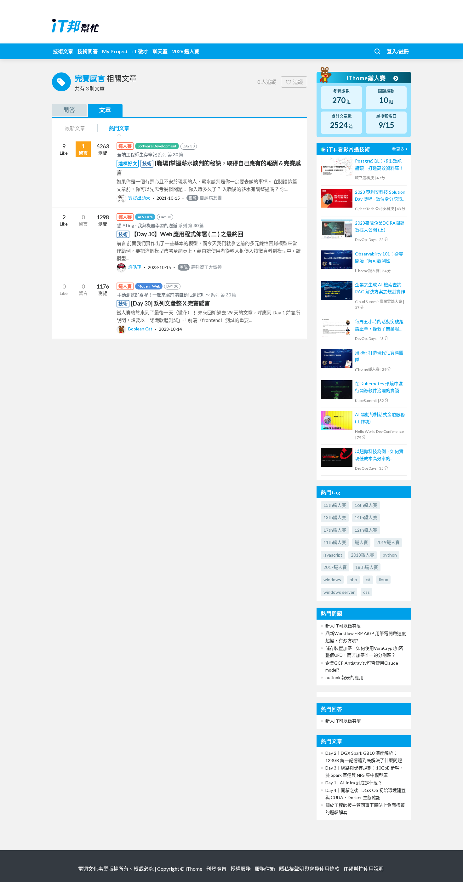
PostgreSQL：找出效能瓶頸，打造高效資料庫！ (379, 164)
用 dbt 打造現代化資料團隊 (379, 356)
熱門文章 (119, 128)
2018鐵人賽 (362, 555)
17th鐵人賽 (334, 530)
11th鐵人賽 (334, 542)
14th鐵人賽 (366, 517)
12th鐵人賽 (366, 530)
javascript (332, 555)
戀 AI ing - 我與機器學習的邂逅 (147, 225)
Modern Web (149, 286)
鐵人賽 (361, 542)
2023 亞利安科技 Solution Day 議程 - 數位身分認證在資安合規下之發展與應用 (380, 196)
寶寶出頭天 (139, 197)
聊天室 (160, 51)
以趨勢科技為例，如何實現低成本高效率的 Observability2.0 (379, 455)
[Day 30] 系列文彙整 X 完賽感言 (170, 303)
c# (368, 579)
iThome (194, 869)
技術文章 (63, 51)
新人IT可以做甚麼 (343, 625)
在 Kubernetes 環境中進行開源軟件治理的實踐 (379, 387)
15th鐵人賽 (334, 505)
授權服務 (241, 869)
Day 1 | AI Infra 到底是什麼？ (353, 782)
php (353, 579)
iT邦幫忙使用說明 (364, 869)
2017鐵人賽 (335, 567)
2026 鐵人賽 (185, 51)
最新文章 (75, 128)
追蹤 (298, 82)
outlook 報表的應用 (344, 677)
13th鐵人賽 (334, 517)
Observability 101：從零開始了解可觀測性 (379, 257)
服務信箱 (265, 869)
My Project (115, 51)
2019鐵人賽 (388, 542)
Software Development (157, 146)
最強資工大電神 (201, 267)
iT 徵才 (140, 51)
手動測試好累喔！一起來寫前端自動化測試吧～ (163, 294)
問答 (69, 109)
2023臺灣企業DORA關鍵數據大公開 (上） (379, 226)
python (390, 555)
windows (332, 579)
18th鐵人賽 (366, 567)
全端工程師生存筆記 (137, 154)
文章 (105, 109)
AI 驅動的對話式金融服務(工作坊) (380, 418)
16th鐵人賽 (366, 505)
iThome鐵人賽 (367, 78)
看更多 (398, 149)
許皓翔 (134, 267)
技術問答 (87, 51)
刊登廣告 (216, 869)
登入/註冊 (398, 51)
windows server (339, 592)
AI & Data (145, 217)
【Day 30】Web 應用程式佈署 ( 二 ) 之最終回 (187, 234)
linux (383, 579)
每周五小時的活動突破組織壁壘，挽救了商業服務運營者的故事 (379, 325)
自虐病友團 (205, 197)
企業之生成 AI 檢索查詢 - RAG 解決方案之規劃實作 (380, 288)
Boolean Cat (140, 328)
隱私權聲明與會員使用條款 (309, 869)
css (366, 592)
